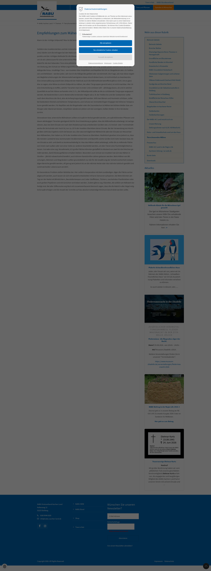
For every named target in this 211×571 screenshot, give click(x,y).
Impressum (108, 63)
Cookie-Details (118, 63)
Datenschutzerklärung (95, 63)
